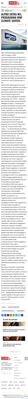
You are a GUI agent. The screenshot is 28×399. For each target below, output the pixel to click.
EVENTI (10, 382)
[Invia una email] (19, 315)
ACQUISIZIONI (4, 382)
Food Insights (17, 360)
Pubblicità (16, 370)
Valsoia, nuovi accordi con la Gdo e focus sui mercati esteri (14, 330)
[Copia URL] (22, 315)
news (3, 307)
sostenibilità (20, 310)
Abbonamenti (17, 373)
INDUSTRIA (21, 382)
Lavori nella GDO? (18, 362)
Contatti (16, 365)
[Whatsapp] (10, 373)
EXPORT (16, 382)
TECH (14, 388)
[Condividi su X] (8, 315)
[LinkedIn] (5, 373)
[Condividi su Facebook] (2, 315)
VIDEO (18, 388)
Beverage (5, 342)
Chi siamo (16, 368)
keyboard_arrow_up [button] (26, 358)
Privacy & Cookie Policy (19, 378)
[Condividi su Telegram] (16, 315)
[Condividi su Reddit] (11, 315)
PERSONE (23, 385)
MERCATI (17, 385)
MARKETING (11, 385)
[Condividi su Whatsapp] (14, 315)
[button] (2, 3)
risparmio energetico (8, 310)
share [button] (25, 24)
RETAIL (9, 388)
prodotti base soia (14, 307)
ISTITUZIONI (3, 385)
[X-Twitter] (7, 373)
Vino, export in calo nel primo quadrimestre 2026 (12, 345)
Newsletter (16, 375)
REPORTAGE (4, 388)
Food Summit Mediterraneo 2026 (15, 7)
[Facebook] (2, 373)
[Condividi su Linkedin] (5, 315)
